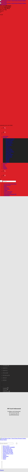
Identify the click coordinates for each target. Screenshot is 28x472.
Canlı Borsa (8, 153)
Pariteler (7, 162)
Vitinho (5, 190)
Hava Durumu (9, 141)
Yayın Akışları (9, 149)
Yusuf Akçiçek (7, 185)
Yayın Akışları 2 (9, 150)
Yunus (5, 186)
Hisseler (7, 159)
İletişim (4, 457)
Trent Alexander (7, 193)
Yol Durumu (8, 144)
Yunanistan (6, 187)
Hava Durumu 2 (9, 142)
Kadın (4, 166)
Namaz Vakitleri (9, 154)
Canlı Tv (8, 146)
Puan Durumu (9, 155)
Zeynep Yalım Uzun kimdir (10, 183)
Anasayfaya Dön (14, 413)
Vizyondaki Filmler (10, 138)
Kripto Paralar (9, 157)
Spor (4, 164)
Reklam (4, 455)
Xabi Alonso (7, 189)
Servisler (5, 137)
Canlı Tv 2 (8, 148)
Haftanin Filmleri (9, 140)
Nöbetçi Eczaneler (10, 151)
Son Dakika (5, 136)
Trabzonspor (7, 195)
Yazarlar (5, 167)
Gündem (5, 163)
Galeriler (5, 388)
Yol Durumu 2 (9, 145)
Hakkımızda (5, 456)
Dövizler (8, 158)
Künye (4, 458)
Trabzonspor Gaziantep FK (10, 194)
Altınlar (7, 160)
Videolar (5, 390)
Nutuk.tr (2, 470)
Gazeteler (5, 168)
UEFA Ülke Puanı (8, 191)
